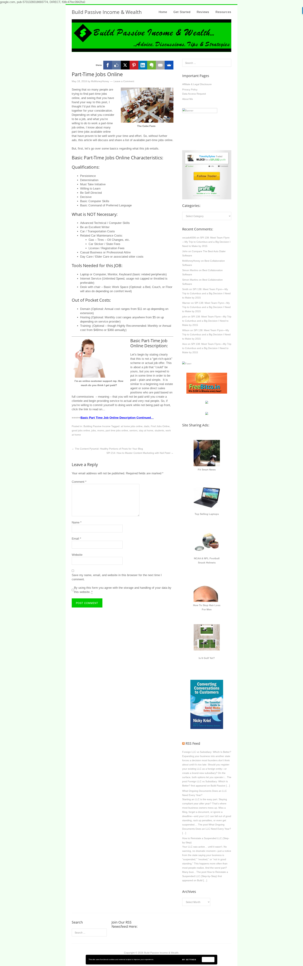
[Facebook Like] (116, 65)
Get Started (181, 12)
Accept (208, 959)
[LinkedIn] (142, 65)
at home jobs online (132, 426)
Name (77, 522)
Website (77, 554)
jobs (93, 430)
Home (163, 12)
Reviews (203, 12)
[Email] (160, 65)
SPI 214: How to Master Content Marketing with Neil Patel (139, 453)
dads (146, 426)
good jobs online (81, 430)
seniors (133, 430)
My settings (189, 960)
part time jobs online (117, 430)
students (159, 430)
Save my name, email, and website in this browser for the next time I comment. (117, 577)
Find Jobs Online (160, 426)
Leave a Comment (124, 81)
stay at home (146, 430)
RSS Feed (193, 743)
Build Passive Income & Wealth (107, 12)
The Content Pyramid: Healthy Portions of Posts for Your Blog (107, 448)
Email (76, 538)
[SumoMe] (169, 65)
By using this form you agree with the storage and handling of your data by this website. (122, 590)
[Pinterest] (134, 65)
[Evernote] (151, 65)
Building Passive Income (96, 426)
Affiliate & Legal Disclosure (197, 84)
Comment (79, 481)
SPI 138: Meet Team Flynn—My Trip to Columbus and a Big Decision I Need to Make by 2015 (206, 241)
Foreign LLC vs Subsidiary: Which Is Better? (206, 752)
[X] (125, 65)
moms (100, 430)
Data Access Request (194, 93)
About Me (187, 99)
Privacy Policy (189, 89)
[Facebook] (107, 65)
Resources (223, 12)
